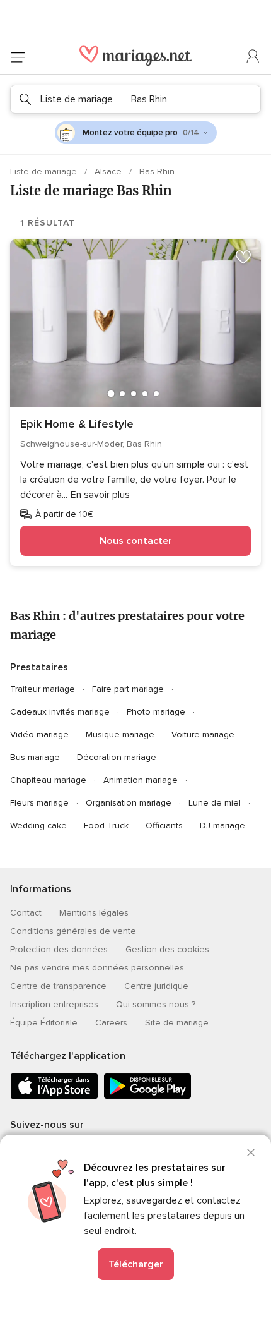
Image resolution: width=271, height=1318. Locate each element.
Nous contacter (136, 541)
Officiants (164, 825)
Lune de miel (214, 802)
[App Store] (54, 1096)
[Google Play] (147, 1096)
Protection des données (59, 949)
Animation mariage (140, 780)
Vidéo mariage (39, 734)
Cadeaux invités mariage (60, 711)
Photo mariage (156, 711)
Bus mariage (35, 757)
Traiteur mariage (42, 689)
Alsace (109, 171)
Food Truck (106, 825)
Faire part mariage (128, 689)
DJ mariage (222, 825)
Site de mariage (177, 1022)
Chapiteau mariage (48, 780)
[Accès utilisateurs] (253, 57)
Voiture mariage (202, 734)
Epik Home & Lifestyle (77, 424)
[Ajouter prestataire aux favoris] (243, 257)
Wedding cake (38, 825)
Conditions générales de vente (73, 931)
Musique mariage (120, 734)
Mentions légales (94, 912)
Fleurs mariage (39, 802)
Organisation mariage (128, 802)
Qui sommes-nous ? (155, 1004)
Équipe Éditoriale (44, 1022)
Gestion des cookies (167, 949)
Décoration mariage (116, 757)
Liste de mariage (44, 171)
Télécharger (135, 1264)
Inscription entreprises (54, 1004)
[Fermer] (250, 1152)
